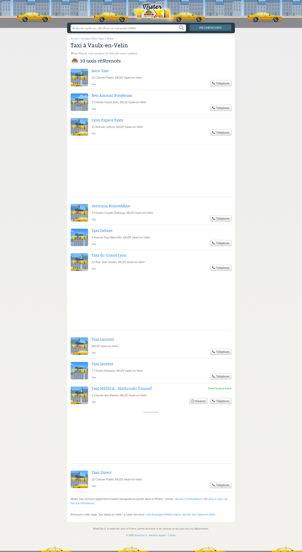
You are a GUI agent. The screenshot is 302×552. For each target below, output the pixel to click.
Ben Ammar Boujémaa (112, 95)
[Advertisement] (151, 425)
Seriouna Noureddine (111, 206)
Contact (172, 535)
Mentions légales (157, 535)
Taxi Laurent (103, 339)
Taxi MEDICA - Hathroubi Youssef (122, 388)
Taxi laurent (102, 364)
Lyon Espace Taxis (107, 120)
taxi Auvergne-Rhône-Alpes (164, 514)
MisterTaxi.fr (151, 12)
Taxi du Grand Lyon (109, 255)
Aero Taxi (100, 71)
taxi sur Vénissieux (82, 503)
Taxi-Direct (102, 472)
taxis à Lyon (215, 498)
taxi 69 (186, 514)
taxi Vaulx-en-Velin (203, 514)
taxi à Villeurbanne (191, 498)
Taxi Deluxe (102, 230)
